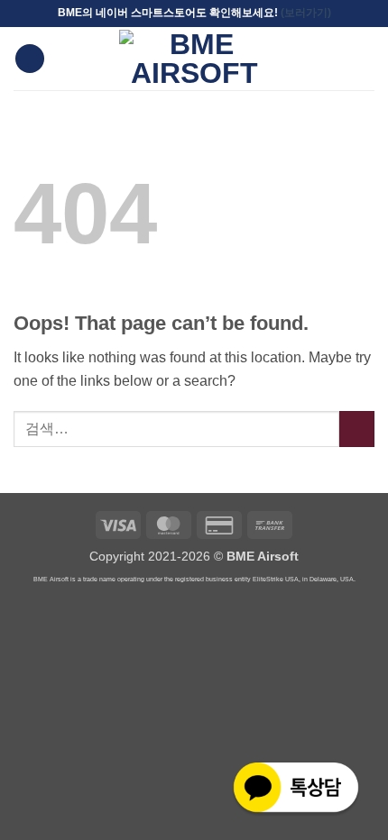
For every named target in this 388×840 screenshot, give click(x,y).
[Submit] (356, 428)
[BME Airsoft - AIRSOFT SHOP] (194, 58)
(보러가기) (306, 12)
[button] (29, 59)
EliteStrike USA (276, 579)
